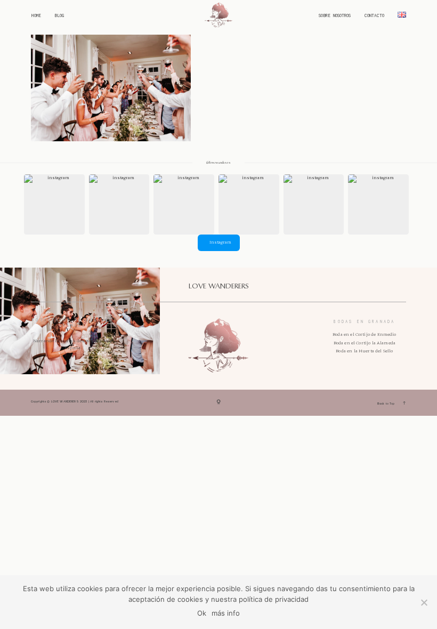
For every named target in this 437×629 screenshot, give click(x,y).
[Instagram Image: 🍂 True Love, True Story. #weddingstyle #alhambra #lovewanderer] (183, 204)
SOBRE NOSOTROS (335, 16)
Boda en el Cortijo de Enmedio (364, 334)
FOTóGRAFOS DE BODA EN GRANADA (72, 323)
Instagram (220, 242)
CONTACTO (374, 16)
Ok (201, 613)
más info (226, 613)
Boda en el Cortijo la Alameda (364, 343)
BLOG (59, 16)
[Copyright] (218, 403)
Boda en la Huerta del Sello (364, 351)
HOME (36, 16)
